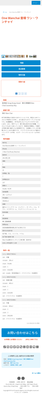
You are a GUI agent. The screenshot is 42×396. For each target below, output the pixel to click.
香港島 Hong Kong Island (15, 359)
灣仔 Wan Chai (14, 363)
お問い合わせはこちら (22, 332)
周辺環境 (21, 69)
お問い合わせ (21, 382)
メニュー (35, 3)
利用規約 (12, 382)
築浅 (16, 365)
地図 (21, 63)
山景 (20, 365)
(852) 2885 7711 (31, 339)
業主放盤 (30, 382)
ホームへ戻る (36, 373)
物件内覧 (21, 75)
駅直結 (12, 365)
